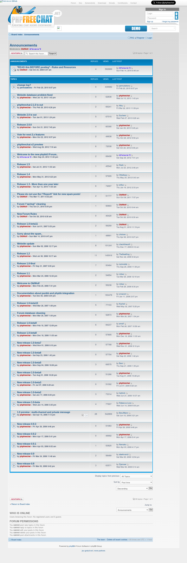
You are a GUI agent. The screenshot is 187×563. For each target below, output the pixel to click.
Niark (121, 165)
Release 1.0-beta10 (27, 303)
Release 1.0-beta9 (27, 323)
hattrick (122, 393)
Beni (121, 363)
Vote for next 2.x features (31, 134)
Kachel (122, 303)
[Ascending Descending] (81, 488)
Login (150, 37)
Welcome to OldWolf (28, 283)
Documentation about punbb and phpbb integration (45, 293)
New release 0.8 (25, 463)
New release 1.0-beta (28, 402)
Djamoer (122, 464)
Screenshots (90, 3)
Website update (25, 243)
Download (102, 3)
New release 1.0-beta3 (29, 382)
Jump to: (148, 505)
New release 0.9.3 (26, 424)
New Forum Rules (27, 214)
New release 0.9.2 (26, 434)
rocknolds (123, 264)
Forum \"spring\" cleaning (31, 204)
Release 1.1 (23, 273)
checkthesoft (124, 244)
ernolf (121, 323)
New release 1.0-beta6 (29, 352)
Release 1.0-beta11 (27, 224)
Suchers (122, 115)
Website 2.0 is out (27, 115)
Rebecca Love (125, 402)
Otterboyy (123, 174)
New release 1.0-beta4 (29, 372)
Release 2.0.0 (24, 124)
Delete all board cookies (117, 539)
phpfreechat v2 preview (30, 144)
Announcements (31, 34)
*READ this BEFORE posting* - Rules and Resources (46, 67)
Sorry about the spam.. (29, 234)
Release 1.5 (23, 164)
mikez (121, 274)
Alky (121, 105)
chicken (122, 234)
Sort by (117, 482)
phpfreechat (25, 97)
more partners (99, 550)
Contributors (123, 3)
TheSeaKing (124, 254)
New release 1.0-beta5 (29, 362)
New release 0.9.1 (26, 444)
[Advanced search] (174, 28)
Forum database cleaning (31, 313)
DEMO (136, 28)
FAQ (132, 37)
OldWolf (24, 49)
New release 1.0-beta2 (29, 392)
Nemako (122, 444)
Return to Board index (20, 504)
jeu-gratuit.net (87, 550)
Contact (133, 3)
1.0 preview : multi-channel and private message (43, 412)
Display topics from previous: (107, 476)
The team (101, 539)
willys (121, 184)
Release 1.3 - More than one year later (37, 184)
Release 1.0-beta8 (27, 333)
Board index (16, 34)
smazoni (122, 293)
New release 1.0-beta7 (29, 343)
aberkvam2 (123, 454)
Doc (80, 3)
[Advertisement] (166, 77)
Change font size (150, 34)
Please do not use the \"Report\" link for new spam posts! (48, 194)
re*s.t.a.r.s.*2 (35, 49)
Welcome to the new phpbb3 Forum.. (37, 154)
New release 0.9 (25, 453)
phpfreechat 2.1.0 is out (30, 105)
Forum (73, 3)
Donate (112, 3)
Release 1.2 (23, 253)
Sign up (150, 21)
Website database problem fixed (35, 95)
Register (140, 37)
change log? (24, 85)
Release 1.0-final (26, 263)
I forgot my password (170, 21)
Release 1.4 (23, 174)
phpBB (72, 546)
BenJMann (123, 412)
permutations (26, 87)
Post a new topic (17, 53)
